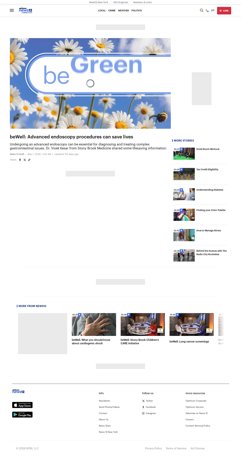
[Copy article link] (29, 160)
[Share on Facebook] (20, 160)
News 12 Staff (17, 154)
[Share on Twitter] (24, 160)
